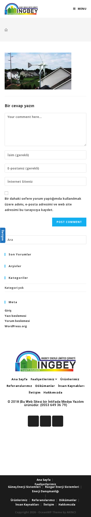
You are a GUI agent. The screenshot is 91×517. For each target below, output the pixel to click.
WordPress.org (16, 326)
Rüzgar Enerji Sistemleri (62, 487)
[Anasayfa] (6, 30)
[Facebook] (33, 421)
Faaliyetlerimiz (43, 379)
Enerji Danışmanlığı (45, 491)
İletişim (35, 392)
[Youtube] (57, 421)
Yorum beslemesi (17, 321)
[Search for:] (46, 239)
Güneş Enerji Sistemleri (24, 487)
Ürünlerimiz (70, 379)
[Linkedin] (45, 421)
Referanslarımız (19, 386)
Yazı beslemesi (15, 316)
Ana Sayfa (19, 379)
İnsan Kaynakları (71, 386)
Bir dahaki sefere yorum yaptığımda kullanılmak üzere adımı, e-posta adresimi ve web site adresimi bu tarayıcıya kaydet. (43, 204)
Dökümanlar (45, 386)
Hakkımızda (53, 392)
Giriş (8, 310)
